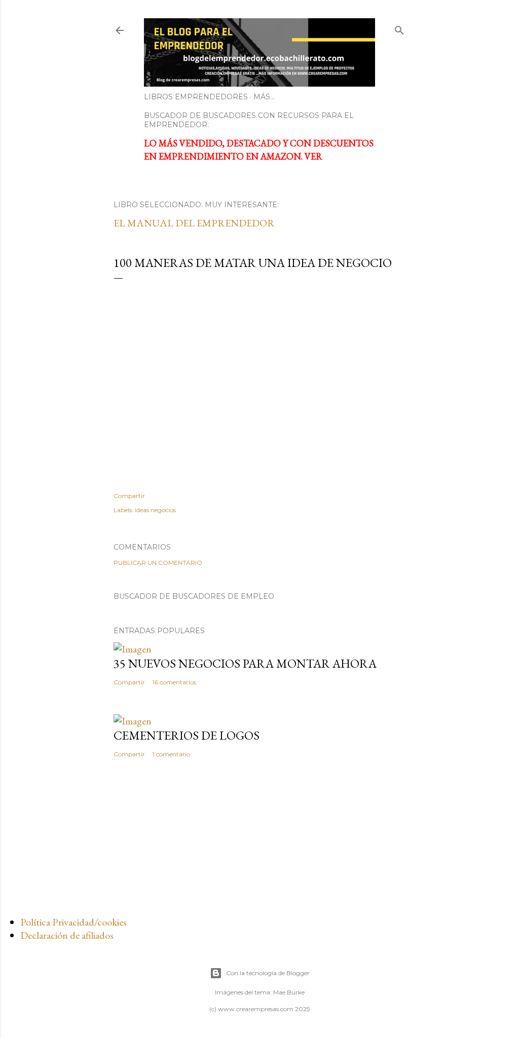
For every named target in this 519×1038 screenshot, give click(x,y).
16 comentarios (174, 682)
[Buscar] (399, 28)
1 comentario (171, 754)
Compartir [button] (129, 495)
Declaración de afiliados (67, 935)
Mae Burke (289, 992)
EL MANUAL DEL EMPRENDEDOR (194, 222)
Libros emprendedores (196, 96)
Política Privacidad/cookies (73, 922)
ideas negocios (155, 510)
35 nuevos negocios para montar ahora (245, 663)
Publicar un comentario (158, 562)
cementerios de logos (187, 735)
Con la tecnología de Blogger (268, 973)
